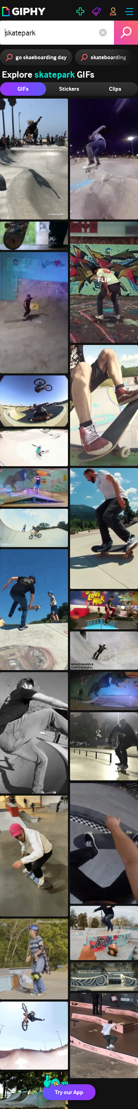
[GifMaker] (80, 11)
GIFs (23, 88)
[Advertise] (96, 11)
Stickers (69, 88)
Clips (115, 88)
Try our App (69, 1092)
